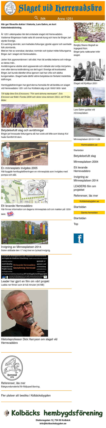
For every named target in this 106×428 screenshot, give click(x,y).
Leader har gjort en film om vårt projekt (25, 281)
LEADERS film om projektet (85, 188)
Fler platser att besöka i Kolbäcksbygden (26, 395)
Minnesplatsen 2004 (86, 161)
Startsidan (80, 207)
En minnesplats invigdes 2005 (19, 168)
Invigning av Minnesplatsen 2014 (21, 247)
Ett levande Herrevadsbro (16, 206)
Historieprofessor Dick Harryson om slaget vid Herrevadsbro (29, 341)
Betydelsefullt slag (85, 156)
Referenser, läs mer (13, 383)
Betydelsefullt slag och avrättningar (22, 130)
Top (76, 224)
